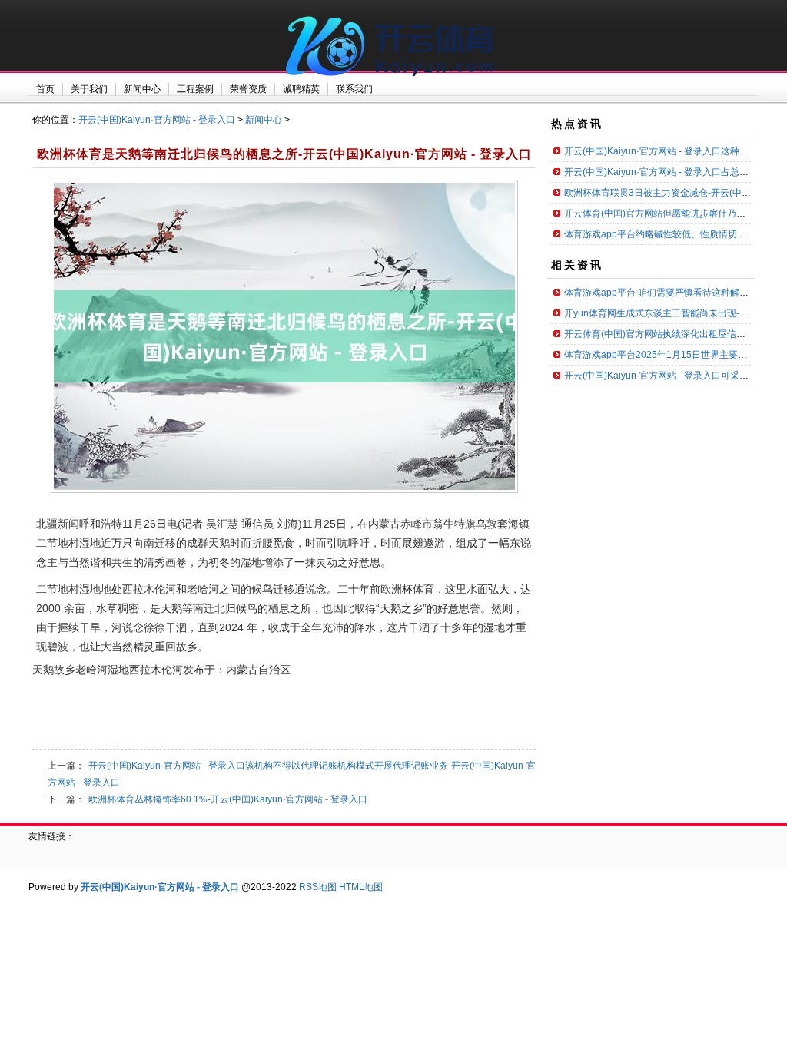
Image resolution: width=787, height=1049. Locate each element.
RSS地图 (318, 887)
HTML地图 (361, 887)
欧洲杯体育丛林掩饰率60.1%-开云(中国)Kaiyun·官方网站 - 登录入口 (227, 799)
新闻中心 (263, 119)
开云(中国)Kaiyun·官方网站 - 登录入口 (156, 119)
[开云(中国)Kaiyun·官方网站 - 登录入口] (393, 84)
